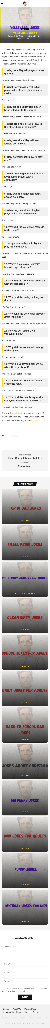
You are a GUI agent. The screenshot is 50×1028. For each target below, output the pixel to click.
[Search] (47, 4)
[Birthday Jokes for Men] (25, 907)
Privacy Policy (30, 1009)
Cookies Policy (31, 1012)
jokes (20, 413)
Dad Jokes (19, 36)
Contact (5, 1009)
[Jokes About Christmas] (25, 761)
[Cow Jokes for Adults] (25, 834)
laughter (34, 420)
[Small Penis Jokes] (25, 542)
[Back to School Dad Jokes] (25, 725)
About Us (17, 1009)
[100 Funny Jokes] (25, 797)
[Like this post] (20, 442)
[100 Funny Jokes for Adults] (25, 579)
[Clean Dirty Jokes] (25, 615)
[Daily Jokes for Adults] (25, 688)
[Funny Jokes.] (25, 870)
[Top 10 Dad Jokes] (25, 506)
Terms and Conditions (11, 1012)
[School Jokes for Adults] (25, 652)
